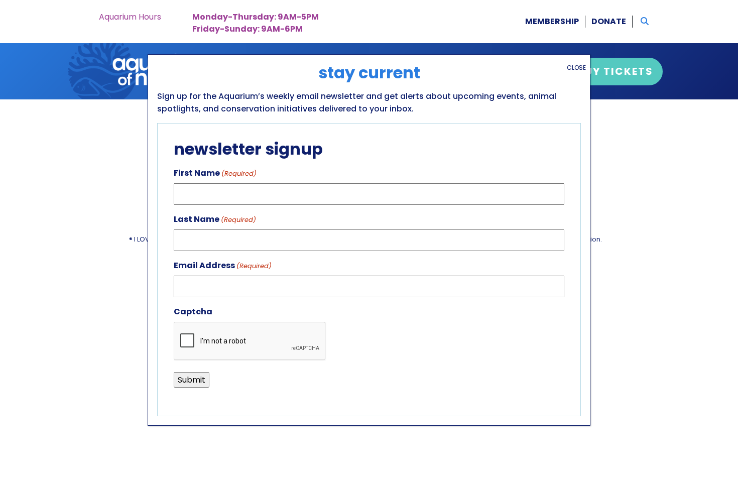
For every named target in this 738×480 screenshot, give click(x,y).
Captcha (193, 311)
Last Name (215, 219)
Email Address (223, 265)
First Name (215, 173)
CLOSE (576, 67)
